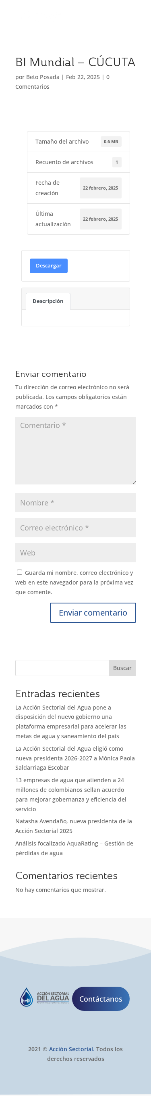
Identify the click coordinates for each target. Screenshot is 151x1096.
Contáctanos (100, 999)
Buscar (122, 668)
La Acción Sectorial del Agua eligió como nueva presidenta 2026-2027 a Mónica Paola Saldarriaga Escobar (75, 758)
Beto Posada (43, 77)
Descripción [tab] (48, 301)
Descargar (49, 265)
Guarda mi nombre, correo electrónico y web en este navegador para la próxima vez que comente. (74, 582)
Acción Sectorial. (72, 1049)
